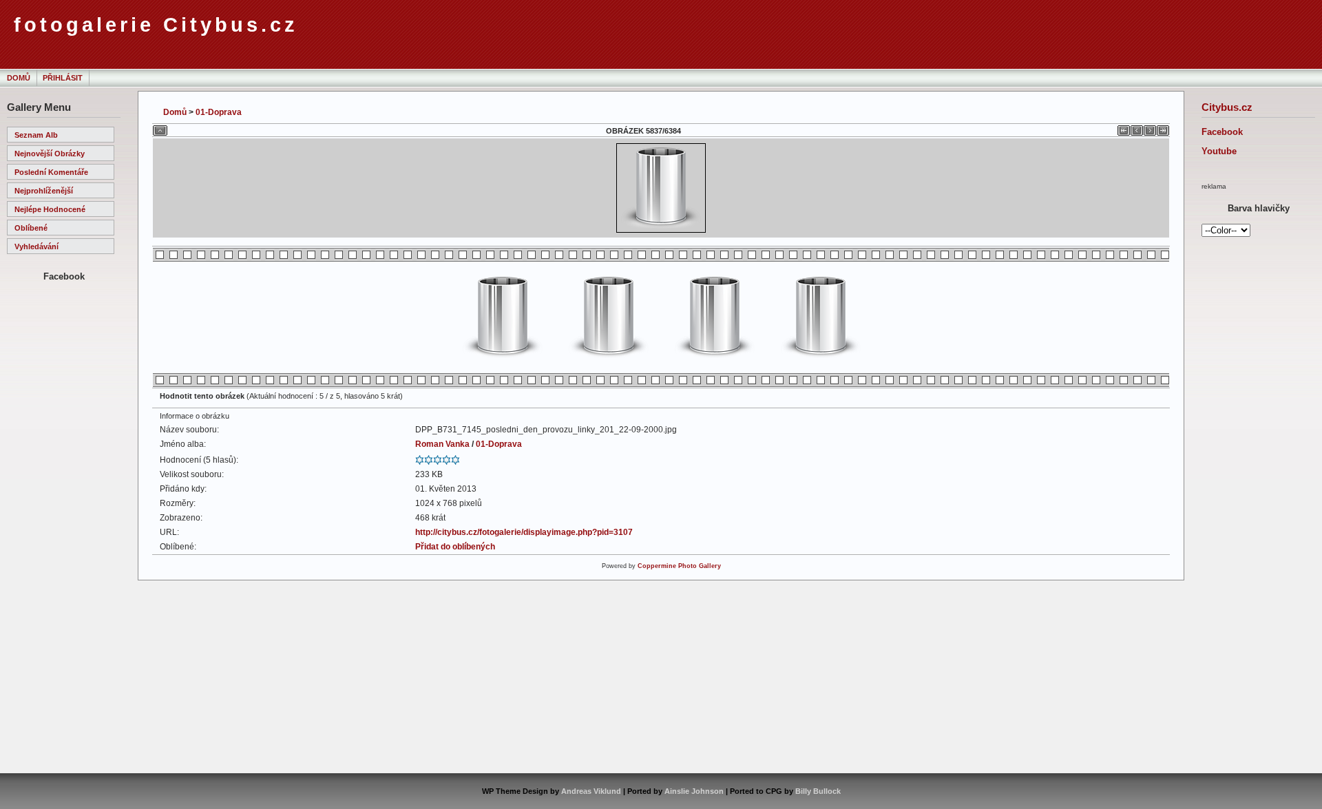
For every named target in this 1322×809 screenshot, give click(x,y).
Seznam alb (36, 135)
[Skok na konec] (1163, 128)
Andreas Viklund (591, 791)
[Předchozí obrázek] (1137, 128)
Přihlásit (63, 78)
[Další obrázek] (1150, 128)
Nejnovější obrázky (49, 153)
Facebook (1222, 132)
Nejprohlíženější (43, 191)
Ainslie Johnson (694, 791)
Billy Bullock (818, 791)
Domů (18, 78)
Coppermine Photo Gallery (679, 566)
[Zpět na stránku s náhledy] (160, 128)
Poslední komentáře (51, 172)
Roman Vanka (442, 444)
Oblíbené (31, 228)
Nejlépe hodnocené (49, 209)
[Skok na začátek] (1124, 128)
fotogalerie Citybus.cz (156, 25)
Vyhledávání (36, 246)
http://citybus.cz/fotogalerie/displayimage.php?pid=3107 (524, 532)
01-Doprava (219, 112)
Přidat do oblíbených (455, 546)
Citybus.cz (1227, 107)
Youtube (1219, 151)
